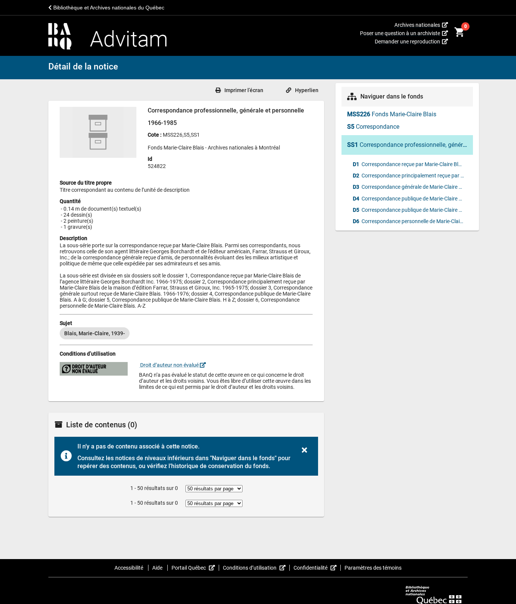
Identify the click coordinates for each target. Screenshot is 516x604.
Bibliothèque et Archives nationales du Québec (108, 8)
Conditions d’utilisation (256, 568)
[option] (95, 333)
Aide (158, 568)
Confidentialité (317, 568)
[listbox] (186, 333)
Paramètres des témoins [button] (373, 568)
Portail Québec (195, 568)
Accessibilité (129, 568)
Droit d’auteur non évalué (169, 365)
